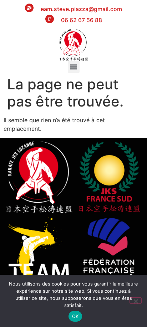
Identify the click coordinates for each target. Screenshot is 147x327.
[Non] (136, 300)
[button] (74, 67)
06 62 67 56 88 (81, 20)
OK (75, 316)
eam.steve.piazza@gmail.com (81, 9)
